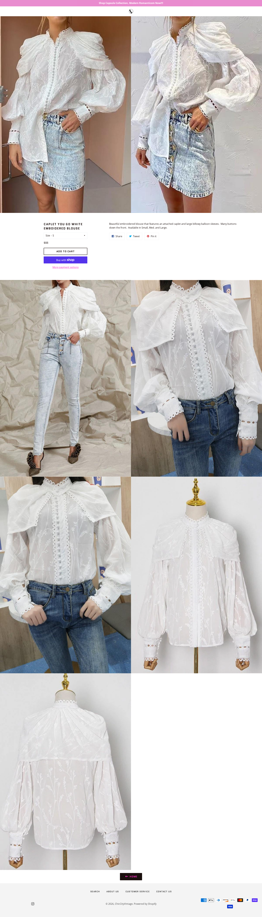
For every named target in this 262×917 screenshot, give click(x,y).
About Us (112, 891)
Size (48, 235)
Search (95, 891)
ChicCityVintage (124, 903)
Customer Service (138, 891)
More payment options (65, 267)
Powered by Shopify (145, 903)
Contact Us (164, 891)
